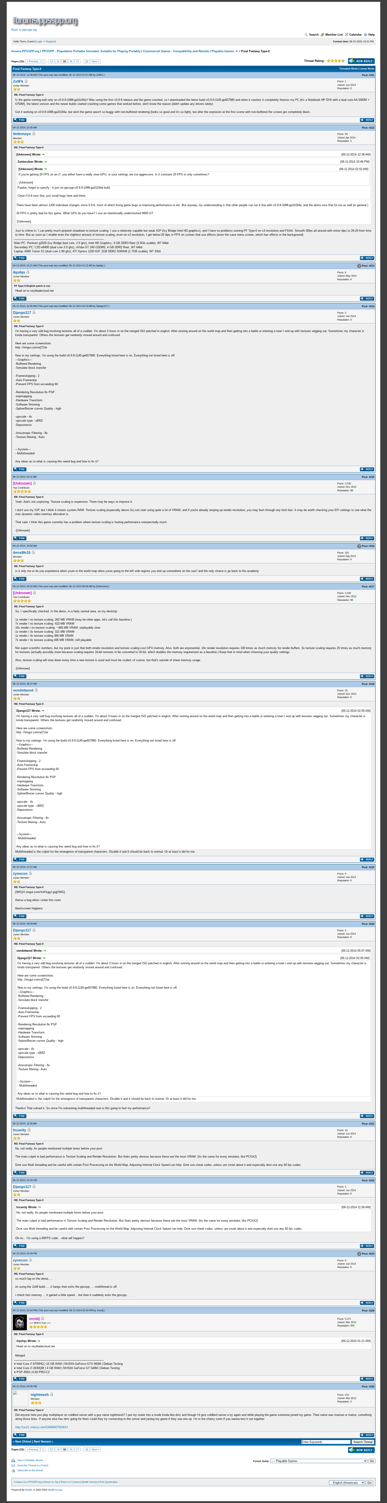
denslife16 (21, 552)
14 (58, 61)
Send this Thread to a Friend (32, 1465)
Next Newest (42, 1441)
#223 (371, 1253)
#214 (371, 306)
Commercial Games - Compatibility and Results (176, 51)
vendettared (23, 690)
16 (71, 61)
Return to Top (51, 1482)
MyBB (28, 1489)
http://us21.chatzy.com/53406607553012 (41, 1427)
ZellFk (99, 74)
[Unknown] (102, 586)
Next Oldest (23, 1441)
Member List (334, 34)
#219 (371, 867)
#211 (371, 75)
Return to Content (70, 1482)
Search (314, 34)
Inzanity (19, 1130)
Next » (95, 61)
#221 (371, 1123)
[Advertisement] (161, 16)
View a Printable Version (30, 1460)
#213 (371, 265)
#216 (371, 546)
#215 (371, 477)
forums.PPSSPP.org (25, 51)
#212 (371, 127)
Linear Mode (367, 68)
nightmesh (40, 1395)
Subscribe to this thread (30, 1470)
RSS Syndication (108, 1482)
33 (86, 61)
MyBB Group (55, 1489)
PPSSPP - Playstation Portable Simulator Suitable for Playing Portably (91, 51)
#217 (371, 586)
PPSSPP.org (35, 1482)
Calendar (355, 34)
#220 (371, 924)
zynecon (20, 873)
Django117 (102, 306)
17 (77, 61)
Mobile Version (89, 1482)
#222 (371, 1180)
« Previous (33, 61)
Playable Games (223, 51)
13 (51, 61)
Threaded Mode (348, 68)
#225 (371, 1386)
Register (50, 41)
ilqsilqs (99, 265)
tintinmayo (22, 134)
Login (39, 41)
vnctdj (100, 1310)
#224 (371, 1310)
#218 (371, 684)
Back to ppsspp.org (24, 29)
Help (371, 34)
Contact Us (20, 1482)
